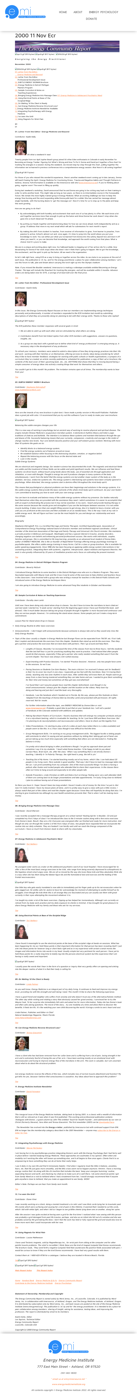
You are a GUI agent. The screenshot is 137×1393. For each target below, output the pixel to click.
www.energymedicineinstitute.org (68, 1384)
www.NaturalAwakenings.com (28, 1017)
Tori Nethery (31, 844)
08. (16, 98)
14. (16, 119)
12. (16, 111)
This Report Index (45, 1270)
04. (16, 85)
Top (16, 278)
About (77, 12)
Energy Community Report (70, 1280)
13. (16, 116)
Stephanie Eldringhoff (35, 387)
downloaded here (106, 1122)
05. (16, 90)
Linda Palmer (32, 984)
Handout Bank (28, 1280)
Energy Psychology (103, 12)
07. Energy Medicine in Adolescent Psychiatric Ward (79, 95)
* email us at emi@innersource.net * (68, 1379)
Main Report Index (23, 1270)
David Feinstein (33, 1091)
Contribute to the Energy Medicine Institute (34, 1283)
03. (16, 82)
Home (63, 12)
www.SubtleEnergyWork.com (28, 390)
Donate (91, 19)
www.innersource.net (88, 182)
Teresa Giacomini (34, 1032)
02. (16, 77)
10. (16, 106)
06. (16, 95)
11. (16, 108)
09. (16, 103)
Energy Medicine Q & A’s (46, 1280)
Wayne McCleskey (34, 1148)
